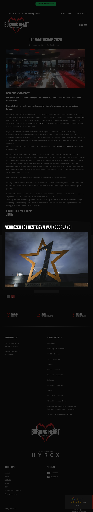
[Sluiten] (89, 225)
